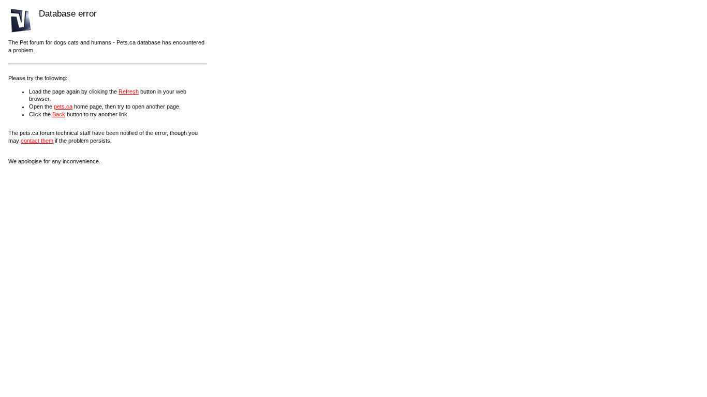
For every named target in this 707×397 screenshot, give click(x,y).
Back (58, 114)
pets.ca (63, 106)
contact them (37, 141)
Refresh (129, 91)
